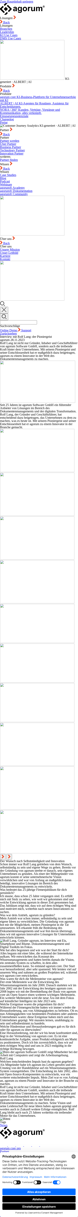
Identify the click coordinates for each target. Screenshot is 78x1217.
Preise (4, 122)
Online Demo (9, 330)
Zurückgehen (8, 333)
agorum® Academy (12, 187)
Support (26, 330)
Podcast (5, 181)
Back (6, 22)
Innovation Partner (11, 153)
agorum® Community (14, 194)
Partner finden (9, 160)
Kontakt (5, 259)
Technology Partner (12, 150)
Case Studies (8, 175)
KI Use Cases (8, 35)
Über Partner (8, 144)
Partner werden (9, 140)
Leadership (7, 32)
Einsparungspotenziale (14, 116)
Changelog (7, 119)
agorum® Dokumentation (16, 191)
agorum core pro (10, 1148)
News (3, 1125)
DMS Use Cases (10, 38)
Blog (3, 178)
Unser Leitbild (9, 252)
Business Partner (10, 147)
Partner (4, 1151)
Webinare (6, 184)
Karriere (5, 256)
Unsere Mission (10, 249)
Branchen (6, 28)
